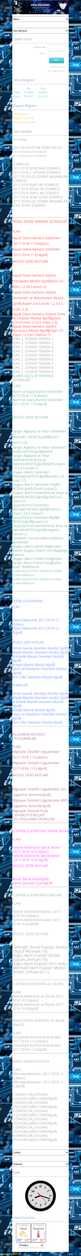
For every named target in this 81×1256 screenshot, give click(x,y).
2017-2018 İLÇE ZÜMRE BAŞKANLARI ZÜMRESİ (40, 178)
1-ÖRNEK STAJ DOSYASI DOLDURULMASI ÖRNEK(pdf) (34, 1096)
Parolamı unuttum (57, 66)
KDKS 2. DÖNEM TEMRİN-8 (32, 367)
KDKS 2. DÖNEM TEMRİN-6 (32, 359)
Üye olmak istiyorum (56, 70)
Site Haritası (20, 139)
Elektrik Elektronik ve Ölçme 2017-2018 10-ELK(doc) (38, 998)
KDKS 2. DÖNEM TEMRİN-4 (32, 351)
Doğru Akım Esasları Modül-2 (36, 957)
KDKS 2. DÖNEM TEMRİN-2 (32, 343)
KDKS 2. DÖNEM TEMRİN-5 (32, 355)
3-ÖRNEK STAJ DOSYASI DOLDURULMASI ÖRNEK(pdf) (34, 1113)
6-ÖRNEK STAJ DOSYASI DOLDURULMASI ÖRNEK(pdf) (34, 1137)
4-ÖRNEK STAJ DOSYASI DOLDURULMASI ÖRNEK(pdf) (34, 1121)
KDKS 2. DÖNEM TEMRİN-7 (32, 363)
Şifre (42, 53)
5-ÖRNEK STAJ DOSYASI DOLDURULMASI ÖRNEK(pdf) (34, 1129)
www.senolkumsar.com (10, 1254)
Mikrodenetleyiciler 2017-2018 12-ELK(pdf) (38, 1084)
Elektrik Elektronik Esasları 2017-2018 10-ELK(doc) (37, 913)
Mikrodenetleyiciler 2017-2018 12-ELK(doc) (38, 1075)
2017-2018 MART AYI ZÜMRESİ (35, 184)
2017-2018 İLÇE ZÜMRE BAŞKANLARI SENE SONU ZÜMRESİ (40, 203)
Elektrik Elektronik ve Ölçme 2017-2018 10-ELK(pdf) (38, 1006)
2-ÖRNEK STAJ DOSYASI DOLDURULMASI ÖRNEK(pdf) (34, 1104)
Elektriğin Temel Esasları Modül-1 (40, 949)
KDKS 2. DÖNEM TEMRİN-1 (32, 338)
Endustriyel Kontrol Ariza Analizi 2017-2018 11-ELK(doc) (36, 1039)
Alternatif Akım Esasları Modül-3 (39, 969)
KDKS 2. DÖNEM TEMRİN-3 (32, 347)
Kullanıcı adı (39, 47)
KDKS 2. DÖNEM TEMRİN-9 (32, 371)
